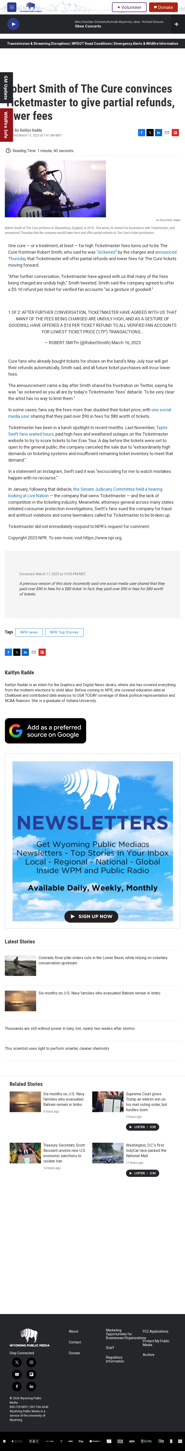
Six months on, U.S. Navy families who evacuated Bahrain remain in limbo (99, 993)
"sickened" (107, 252)
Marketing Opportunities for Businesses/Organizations (122, 1334)
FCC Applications (155, 1331)
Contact (75, 1342)
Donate (165, 7)
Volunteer (131, 7)
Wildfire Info (6, 125)
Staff (110, 1348)
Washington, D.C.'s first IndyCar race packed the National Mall (146, 1150)
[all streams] (178, 24)
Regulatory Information (115, 1359)
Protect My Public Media (156, 1343)
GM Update (6, 88)
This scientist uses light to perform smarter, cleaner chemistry (57, 1048)
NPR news (29, 632)
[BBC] (71, 1441)
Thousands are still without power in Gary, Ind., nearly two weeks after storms (70, 1028)
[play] (13, 24)
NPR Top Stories (64, 632)
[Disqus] (92, 1249)
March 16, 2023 (126, 342)
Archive (148, 1355)
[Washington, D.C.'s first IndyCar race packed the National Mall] (108, 1153)
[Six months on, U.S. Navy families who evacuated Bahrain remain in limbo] (20, 1001)
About (73, 1331)
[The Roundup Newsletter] (92, 841)
